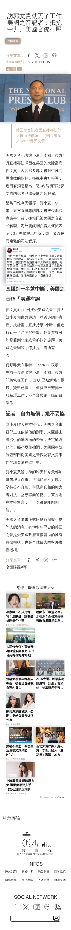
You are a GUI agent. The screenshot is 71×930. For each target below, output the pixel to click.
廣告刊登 (43, 871)
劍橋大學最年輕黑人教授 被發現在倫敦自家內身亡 (20, 683)
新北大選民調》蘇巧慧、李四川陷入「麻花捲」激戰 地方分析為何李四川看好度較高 (49, 755)
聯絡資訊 (11, 879)
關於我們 (11, 871)
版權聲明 (60, 879)
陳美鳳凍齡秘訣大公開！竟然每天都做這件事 (20, 716)
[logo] (32, 842)
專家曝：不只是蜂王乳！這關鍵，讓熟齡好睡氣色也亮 (20, 616)
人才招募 (43, 879)
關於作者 (27, 871)
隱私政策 (60, 871)
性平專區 (27, 879)
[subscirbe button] (56, 918)
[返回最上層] (65, 914)
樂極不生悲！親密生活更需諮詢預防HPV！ (20, 750)
